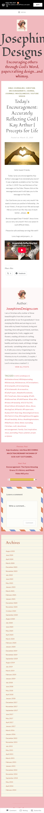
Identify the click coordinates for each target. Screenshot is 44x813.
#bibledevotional (12, 379)
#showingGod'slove (31, 413)
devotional (21, 426)
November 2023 (11, 571)
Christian (30, 88)
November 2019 (11, 655)
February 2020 (11, 643)
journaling (14, 433)
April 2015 (9, 754)
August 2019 (10, 663)
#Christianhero (32, 382)
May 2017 (9, 718)
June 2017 (9, 714)
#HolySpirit (20, 406)
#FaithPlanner (22, 399)
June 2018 (9, 686)
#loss (28, 406)
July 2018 (9, 683)
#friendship (15, 402)
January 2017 (10, 726)
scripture (8, 436)
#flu (35, 399)
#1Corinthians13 (23, 376)
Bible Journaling (16, 88)
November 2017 (11, 706)
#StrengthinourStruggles (29, 416)
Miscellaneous (22, 93)
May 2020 (9, 631)
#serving (18, 413)
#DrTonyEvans (11, 396)
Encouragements (17, 91)
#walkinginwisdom (31, 419)
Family (20, 429)
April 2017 (9, 722)
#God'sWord (10, 406)
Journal (30, 91)
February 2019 (11, 675)
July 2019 (9, 667)
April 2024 (9, 559)
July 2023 (9, 575)
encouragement (11, 429)
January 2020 (10, 647)
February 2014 (11, 790)
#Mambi (18, 409)
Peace (20, 433)
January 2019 (10, 679)
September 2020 (12, 615)
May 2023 (9, 583)
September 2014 (12, 778)
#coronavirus (23, 389)
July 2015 (9, 746)
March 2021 (10, 591)
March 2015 (10, 758)
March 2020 (10, 639)
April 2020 (9, 635)
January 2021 (10, 599)
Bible (17, 423)
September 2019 (12, 659)
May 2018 (9, 691)
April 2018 (9, 694)
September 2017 (12, 710)
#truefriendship (11, 419)
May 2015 (9, 750)
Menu (23, 12)
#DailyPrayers (10, 392)
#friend (8, 402)
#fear (31, 399)
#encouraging (22, 396)
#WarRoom (9, 423)
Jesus (7, 433)
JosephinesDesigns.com (22, 308)
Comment (29, 523)
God (25, 429)
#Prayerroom (28, 409)
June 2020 (9, 627)
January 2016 (10, 734)
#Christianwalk (11, 389)
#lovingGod (9, 409)
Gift (38, 5)
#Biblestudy (9, 382)
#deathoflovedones (25, 392)
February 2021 (11, 595)
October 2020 (11, 611)
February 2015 (11, 762)
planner (27, 433)
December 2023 (11, 567)
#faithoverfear (10, 399)
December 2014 (11, 770)
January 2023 (10, 587)
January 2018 (10, 698)
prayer (33, 433)
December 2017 (11, 702)
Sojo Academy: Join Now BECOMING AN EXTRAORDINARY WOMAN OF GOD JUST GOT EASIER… (22, 451)
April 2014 (9, 786)
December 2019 (11, 651)
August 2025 (10, 551)
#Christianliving (22, 386)
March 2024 (10, 563)
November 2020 (11, 607)
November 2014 (11, 774)
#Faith (31, 396)
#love (33, 406)
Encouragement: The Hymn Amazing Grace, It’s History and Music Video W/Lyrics (22, 468)
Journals (9, 93)
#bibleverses (20, 382)
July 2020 (9, 623)
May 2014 (9, 782)
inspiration (32, 429)
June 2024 (9, 555)
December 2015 (11, 738)
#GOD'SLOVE (27, 402)
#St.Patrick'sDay (11, 416)
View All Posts (22, 367)
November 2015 (11, 742)
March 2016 (10, 730)
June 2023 (9, 579)
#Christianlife (10, 386)
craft (15, 426)
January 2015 (10, 766)
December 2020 (11, 603)
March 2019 (10, 671)
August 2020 (10, 619)
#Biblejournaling (26, 379)
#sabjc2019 (9, 413)
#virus (20, 419)
